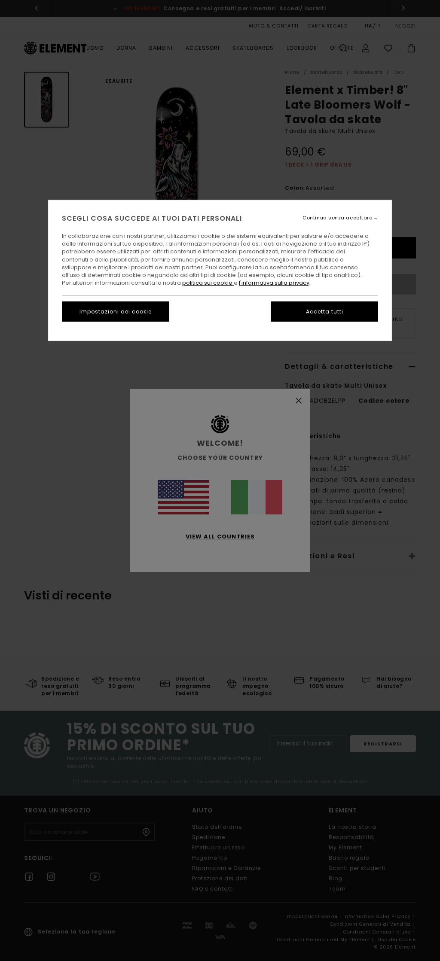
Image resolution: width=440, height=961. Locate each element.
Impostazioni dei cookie (115, 311)
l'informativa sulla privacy (274, 283)
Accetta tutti (324, 311)
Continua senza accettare (337, 218)
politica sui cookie (208, 283)
